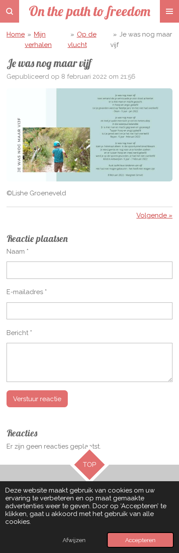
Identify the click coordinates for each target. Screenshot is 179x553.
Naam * (18, 251)
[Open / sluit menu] (169, 11)
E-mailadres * (27, 292)
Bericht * (19, 333)
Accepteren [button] (140, 539)
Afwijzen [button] (74, 539)
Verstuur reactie (37, 399)
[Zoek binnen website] (9, 11)
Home (16, 34)
